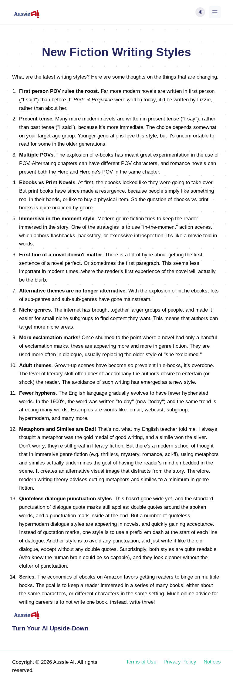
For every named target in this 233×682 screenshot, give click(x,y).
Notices (212, 662)
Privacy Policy (180, 662)
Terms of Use (141, 662)
